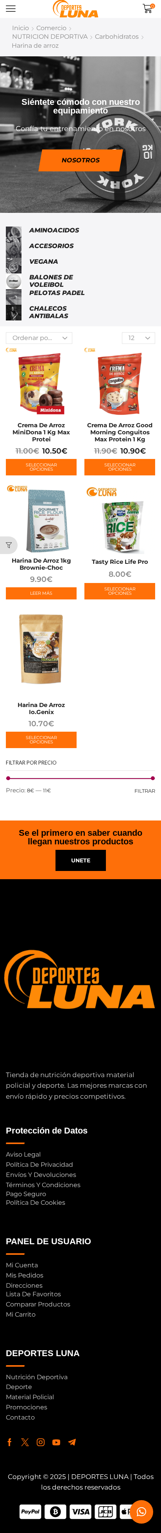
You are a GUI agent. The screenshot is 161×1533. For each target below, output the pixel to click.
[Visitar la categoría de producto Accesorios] (13, 250)
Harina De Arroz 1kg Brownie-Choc (41, 564)
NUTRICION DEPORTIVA (50, 36)
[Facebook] (9, 1442)
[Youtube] (56, 1442)
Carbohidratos (117, 36)
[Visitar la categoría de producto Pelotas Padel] (13, 297)
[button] (11, 9)
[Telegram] (72, 1442)
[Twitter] (25, 1442)
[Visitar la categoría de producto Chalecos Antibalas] (13, 312)
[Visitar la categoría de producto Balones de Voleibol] (13, 281)
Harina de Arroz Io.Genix (41, 708)
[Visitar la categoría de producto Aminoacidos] (13, 234)
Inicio (20, 28)
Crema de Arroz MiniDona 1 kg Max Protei (41, 432)
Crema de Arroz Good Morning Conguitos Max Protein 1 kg (119, 432)
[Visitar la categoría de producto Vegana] (13, 265)
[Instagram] (41, 1442)
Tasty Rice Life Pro (120, 561)
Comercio (51, 28)
